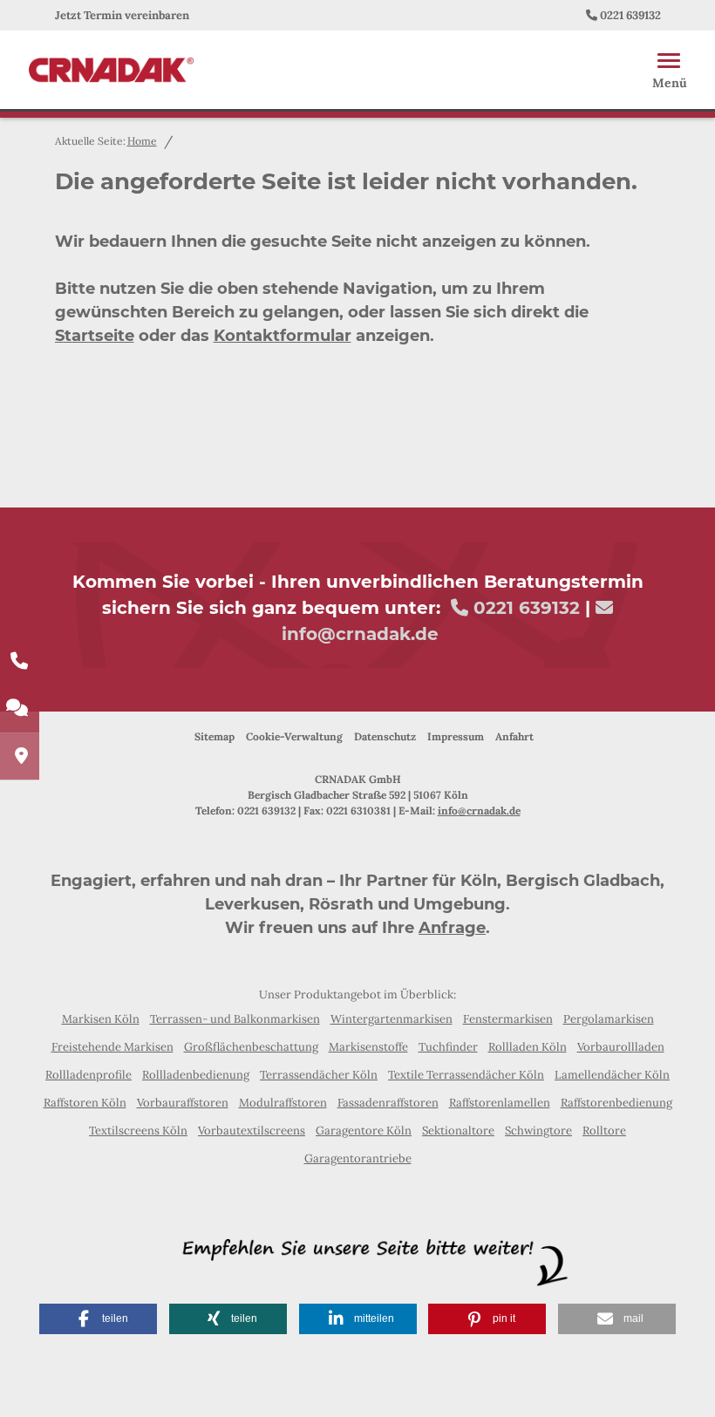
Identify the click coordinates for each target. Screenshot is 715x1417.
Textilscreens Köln (138, 1130)
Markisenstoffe (368, 1046)
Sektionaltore (458, 1130)
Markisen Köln (101, 1019)
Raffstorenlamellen (499, 1102)
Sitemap (214, 736)
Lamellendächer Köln (612, 1074)
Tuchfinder (448, 1046)
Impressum (455, 736)
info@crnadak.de (360, 633)
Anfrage (452, 927)
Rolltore (604, 1130)
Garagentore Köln (364, 1130)
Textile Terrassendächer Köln (466, 1074)
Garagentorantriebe (358, 1158)
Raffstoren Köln (85, 1102)
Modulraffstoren (283, 1102)
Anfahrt (514, 736)
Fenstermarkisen (508, 1019)
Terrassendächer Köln (319, 1074)
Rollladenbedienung (195, 1074)
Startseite (94, 335)
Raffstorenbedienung (616, 1102)
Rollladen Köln (527, 1046)
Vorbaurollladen (620, 1046)
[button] (98, 1319)
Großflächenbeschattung (251, 1046)
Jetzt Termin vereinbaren (122, 15)
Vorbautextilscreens (251, 1130)
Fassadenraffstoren (388, 1102)
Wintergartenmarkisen (391, 1019)
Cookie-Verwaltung (294, 736)
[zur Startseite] (111, 68)
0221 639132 (630, 15)
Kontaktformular (282, 335)
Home (142, 140)
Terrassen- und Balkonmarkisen (235, 1019)
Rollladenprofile (88, 1074)
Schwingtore (538, 1130)
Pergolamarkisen (608, 1019)
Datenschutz (385, 736)
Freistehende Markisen (112, 1046)
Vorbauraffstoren (182, 1102)
